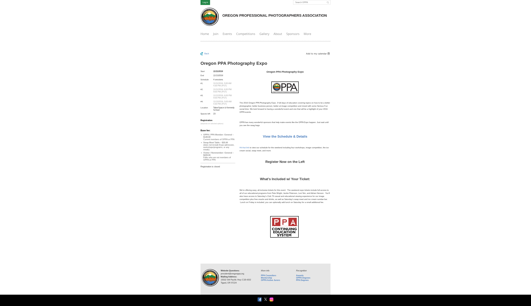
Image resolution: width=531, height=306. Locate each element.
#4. (202, 101)
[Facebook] (260, 299)
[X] (266, 299)
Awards (300, 275)
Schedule (205, 79)
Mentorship (266, 278)
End (202, 75)
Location (204, 108)
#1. (202, 83)
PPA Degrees (302, 280)
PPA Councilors (268, 275)
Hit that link (244, 147)
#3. (202, 95)
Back (206, 53)
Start (203, 71)
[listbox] (318, 53)
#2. (202, 89)
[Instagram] (272, 299)
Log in (205, 2)
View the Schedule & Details (285, 136)
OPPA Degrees (303, 278)
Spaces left (205, 114)
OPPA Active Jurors (270, 280)
